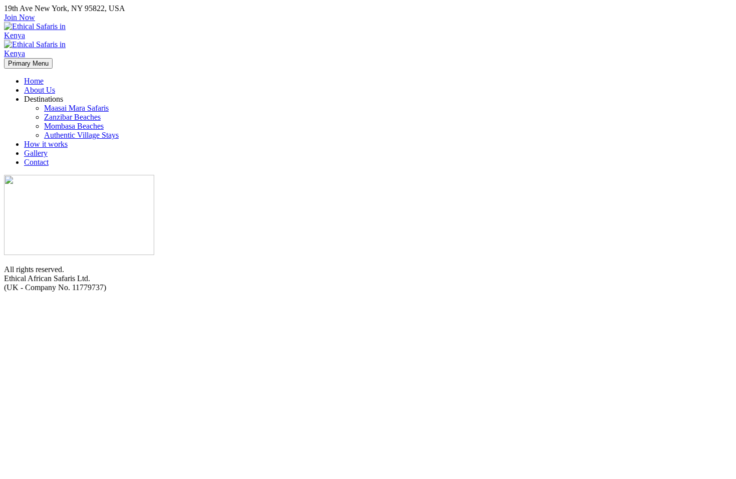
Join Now (19, 17)
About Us (39, 90)
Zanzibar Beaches (72, 117)
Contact (36, 162)
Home (34, 81)
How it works (46, 144)
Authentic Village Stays (81, 135)
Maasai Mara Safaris (76, 108)
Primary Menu (28, 63)
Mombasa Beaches (74, 126)
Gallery (36, 153)
